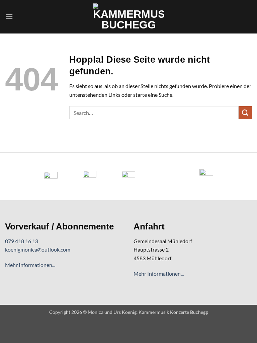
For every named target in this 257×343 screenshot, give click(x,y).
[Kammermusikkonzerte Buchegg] (128, 16)
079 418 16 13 (21, 241)
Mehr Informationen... (30, 265)
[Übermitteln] (245, 112)
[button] (9, 16)
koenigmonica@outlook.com (37, 249)
